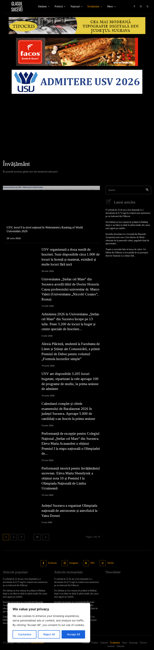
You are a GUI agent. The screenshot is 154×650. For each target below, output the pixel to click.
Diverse (20, 177)
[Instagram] (141, 6)
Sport (91, 177)
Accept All (73, 634)
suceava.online (37, 642)
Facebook (52, 563)
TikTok (110, 563)
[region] (49, 622)
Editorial (31, 177)
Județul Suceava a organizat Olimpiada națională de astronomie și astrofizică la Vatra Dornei (69, 510)
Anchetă (8, 177)
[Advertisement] (77, 124)
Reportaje (67, 177)
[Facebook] (134, 6)
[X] (147, 6)
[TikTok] (103, 563)
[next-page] (45, 537)
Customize (24, 634)
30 (37, 537)
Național (43, 177)
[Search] (147, 190)
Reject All (49, 634)
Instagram (73, 563)
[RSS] (86, 563)
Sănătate (80, 177)
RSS (93, 563)
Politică (55, 177)
